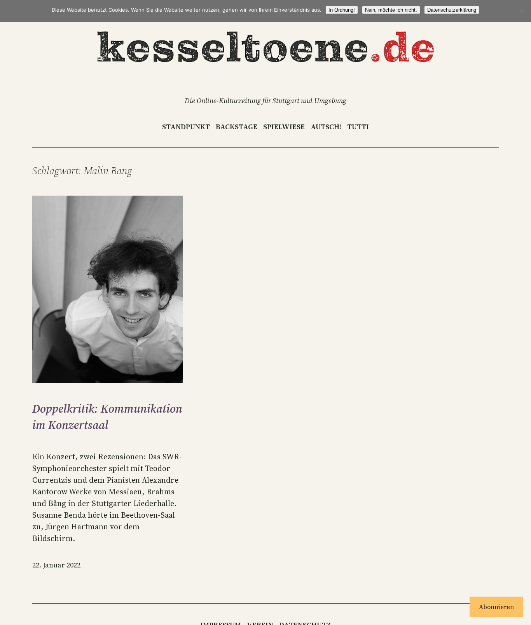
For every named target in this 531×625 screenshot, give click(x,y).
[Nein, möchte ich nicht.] (521, 11)
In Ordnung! (341, 10)
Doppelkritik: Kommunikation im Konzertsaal (107, 417)
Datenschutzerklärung (451, 10)
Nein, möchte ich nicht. (391, 10)
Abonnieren (496, 606)
